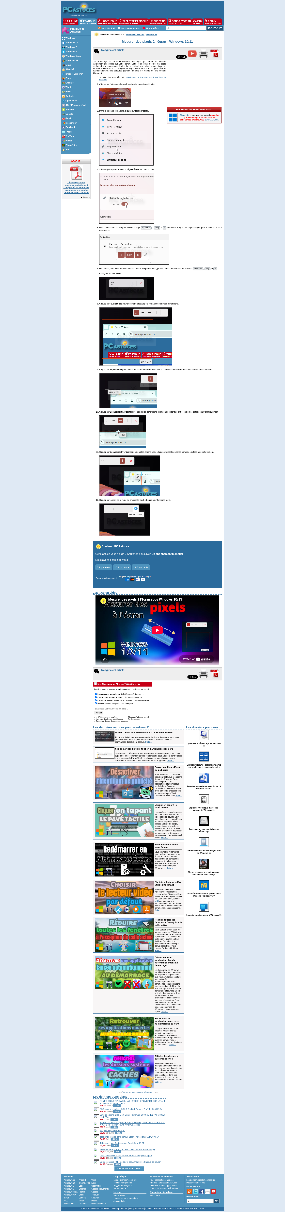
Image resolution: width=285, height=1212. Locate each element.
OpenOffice (96, 1186)
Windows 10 (69, 1183)
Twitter (81, 1201)
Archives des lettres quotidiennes (109, 719)
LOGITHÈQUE (107, 22)
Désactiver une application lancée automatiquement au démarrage (166, 961)
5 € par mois (104, 567)
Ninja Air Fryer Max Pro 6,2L (112, 1130)
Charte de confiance (90, 1209)
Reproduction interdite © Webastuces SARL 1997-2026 (179, 1209)
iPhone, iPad (84, 1183)
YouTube (95, 1195)
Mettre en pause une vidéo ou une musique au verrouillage (204, 873)
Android (82, 1180)
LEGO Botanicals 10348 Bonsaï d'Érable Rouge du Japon (126, 1156)
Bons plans (155, 1195)
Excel (93, 1183)
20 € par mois (140, 567)
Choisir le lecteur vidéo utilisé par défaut (168, 883)
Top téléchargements (122, 1183)
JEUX (197, 22)
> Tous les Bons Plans (129, 1168)
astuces (170, 1180)
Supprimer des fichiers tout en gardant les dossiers (144, 748)
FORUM (213, 22)
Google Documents (100, 1189)
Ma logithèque (119, 1188)
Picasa (94, 1201)
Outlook (82, 1198)
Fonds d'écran (119, 1195)
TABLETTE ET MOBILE (133, 22)
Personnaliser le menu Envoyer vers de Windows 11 (204, 852)
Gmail (81, 1195)
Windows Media (98, 1204)
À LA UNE (70, 22)
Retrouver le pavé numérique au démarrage (204, 830)
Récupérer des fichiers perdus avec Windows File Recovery (204, 894)
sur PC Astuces (211, 120)
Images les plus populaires (125, 1198)
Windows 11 (69, 1180)
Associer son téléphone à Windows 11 (204, 915)
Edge (81, 1186)
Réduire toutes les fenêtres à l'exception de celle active (168, 922)
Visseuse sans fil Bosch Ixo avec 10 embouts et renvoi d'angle (127, 1149)
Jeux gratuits (119, 1201)
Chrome (82, 1189)
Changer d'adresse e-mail (138, 717)
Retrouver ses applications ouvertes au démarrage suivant (167, 1021)
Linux (66, 1198)
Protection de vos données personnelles (112, 721)
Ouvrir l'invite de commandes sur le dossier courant (144, 732)
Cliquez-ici (86, 197)
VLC (157, 901)
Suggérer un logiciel (122, 1185)
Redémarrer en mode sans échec (166, 845)
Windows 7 (69, 1189)
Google (94, 1192)
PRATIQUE (88, 22)
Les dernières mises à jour (125, 1180)
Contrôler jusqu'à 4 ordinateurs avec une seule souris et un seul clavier (204, 766)
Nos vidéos (152, 28)
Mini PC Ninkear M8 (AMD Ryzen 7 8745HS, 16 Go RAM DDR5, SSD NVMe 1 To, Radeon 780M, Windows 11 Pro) (132, 1123)
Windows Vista (71, 1192)
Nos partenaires (136, 1209)
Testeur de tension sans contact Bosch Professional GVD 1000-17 (129, 1137)
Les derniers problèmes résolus (200, 1180)
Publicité (105, 1209)
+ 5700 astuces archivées (106, 717)
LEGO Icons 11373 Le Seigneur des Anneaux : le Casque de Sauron (130, 1162)
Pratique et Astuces (77, 30)
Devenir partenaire (119, 1209)
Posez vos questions (195, 1183)
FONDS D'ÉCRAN (180, 22)
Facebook (83, 1204)
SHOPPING (158, 22)
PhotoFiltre (69, 1204)
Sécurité (95, 1198)
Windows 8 (69, 1186)
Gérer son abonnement (106, 578)
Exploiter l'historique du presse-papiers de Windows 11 (204, 809)
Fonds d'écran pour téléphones (164, 1188)
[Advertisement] (159, 9)
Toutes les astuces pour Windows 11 (138, 1092)
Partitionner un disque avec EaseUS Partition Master (204, 787)
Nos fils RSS (108, 28)
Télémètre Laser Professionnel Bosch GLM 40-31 (122, 1143)
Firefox (82, 1192)
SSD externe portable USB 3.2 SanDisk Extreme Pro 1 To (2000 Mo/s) (131, 1109)
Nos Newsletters (130, 28)
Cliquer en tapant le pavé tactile (166, 806)
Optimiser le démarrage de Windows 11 (204, 744)
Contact (148, 1209)
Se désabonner (134, 719)
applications (160, 1180)
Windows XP (70, 1195)
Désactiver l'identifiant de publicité (167, 768)
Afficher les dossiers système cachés (166, 1057)
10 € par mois (121, 567)
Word (93, 1180)
